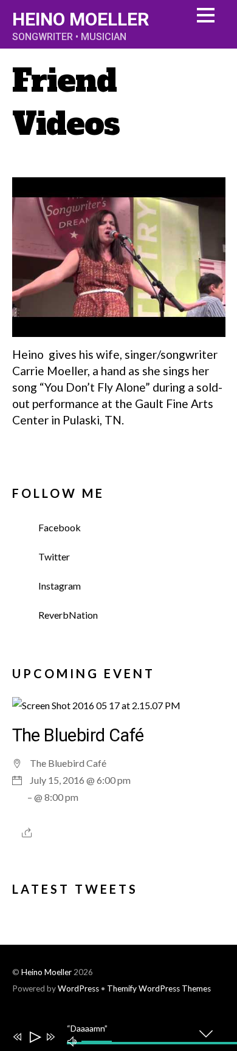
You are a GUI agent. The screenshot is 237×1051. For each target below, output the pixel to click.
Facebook (58, 527)
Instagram (58, 585)
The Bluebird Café (78, 735)
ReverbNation (67, 615)
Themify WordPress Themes (159, 988)
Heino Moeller (46, 972)
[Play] (34, 1037)
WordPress (78, 988)
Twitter (53, 556)
